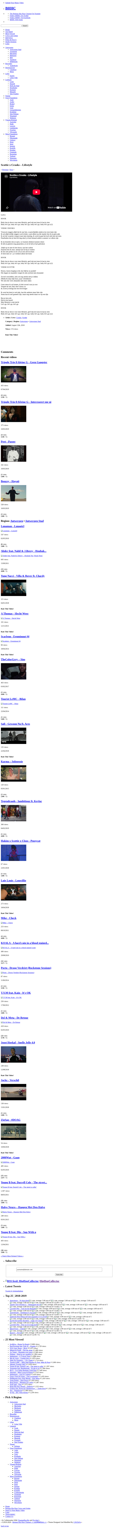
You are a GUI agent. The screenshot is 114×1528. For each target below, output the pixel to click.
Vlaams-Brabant (15, 1464)
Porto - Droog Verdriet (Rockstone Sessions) (26, 967)
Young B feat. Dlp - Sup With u (18, 1232)
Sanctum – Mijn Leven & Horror (21, 1372)
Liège (12, 1422)
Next (11, 170)
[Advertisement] (41, 343)
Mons (16, 1420)
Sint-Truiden (18, 1442)
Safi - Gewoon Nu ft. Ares (15, 723)
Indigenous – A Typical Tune (20, 1356)
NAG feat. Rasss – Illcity (18, 1348)
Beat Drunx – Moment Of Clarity (21, 1382)
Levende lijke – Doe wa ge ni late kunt (23, 1325)
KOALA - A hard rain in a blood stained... (25, 942)
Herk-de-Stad (19, 1432)
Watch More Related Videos (12, 1256)
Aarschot (17, 1466)
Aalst (16, 1450)
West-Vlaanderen (16, 1476)
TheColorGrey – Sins (13, 659)
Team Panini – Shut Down (19, 1380)
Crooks (18, 318)
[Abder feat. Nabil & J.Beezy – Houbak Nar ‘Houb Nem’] (22, 556)
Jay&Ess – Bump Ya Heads (19, 1344)
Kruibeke (17, 1456)
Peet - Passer (8, 441)
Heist (16, 1482)
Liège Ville (18, 1424)
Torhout (17, 1499)
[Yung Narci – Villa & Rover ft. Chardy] (13, 595)
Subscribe (59, 1274)
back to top (5, 1526)
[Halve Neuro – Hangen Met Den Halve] (16, 1212)
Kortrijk (17, 1490)
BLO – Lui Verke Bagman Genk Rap (23, 1370)
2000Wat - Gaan (10, 1157)
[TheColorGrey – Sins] (13, 679)
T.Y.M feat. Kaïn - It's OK (16, 992)
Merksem (17, 1408)
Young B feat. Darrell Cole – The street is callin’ (27, 1366)
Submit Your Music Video (14, 3)
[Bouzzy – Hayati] (13, 501)
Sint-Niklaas (18, 1458)
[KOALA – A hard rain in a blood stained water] (18, 948)
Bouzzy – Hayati (16, 1333)
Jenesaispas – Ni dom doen (19, 1301)
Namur (12, 1444)
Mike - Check (8, 918)
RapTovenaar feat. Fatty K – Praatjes (23, 1346)
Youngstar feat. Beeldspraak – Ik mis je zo (24, 1368)
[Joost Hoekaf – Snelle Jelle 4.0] (13, 1062)
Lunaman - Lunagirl (12, 526)
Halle (16, 1468)
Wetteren (17, 1462)
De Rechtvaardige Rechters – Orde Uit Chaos (26, 1321)
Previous (5, 170)
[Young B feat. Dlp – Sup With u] (13, 1237)
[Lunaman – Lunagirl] (9, 531)
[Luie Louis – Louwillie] (13, 900)
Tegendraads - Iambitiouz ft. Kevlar (21, 801)
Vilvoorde (17, 1474)
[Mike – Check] (7, 923)
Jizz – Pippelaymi (16, 1390)
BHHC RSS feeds (16, 20)
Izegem (16, 1486)
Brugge (16, 1478)
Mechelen (17, 1406)
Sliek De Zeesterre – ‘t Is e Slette (21, 1360)
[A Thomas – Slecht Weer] (10, 618)
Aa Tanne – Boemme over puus (21, 1352)
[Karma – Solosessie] (13, 781)
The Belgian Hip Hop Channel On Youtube (25, 14)
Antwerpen (24, 321)
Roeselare (17, 1496)
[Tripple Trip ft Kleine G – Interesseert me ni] (13, 421)
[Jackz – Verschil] (13, 1100)
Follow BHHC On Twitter (19, 16)
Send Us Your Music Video (15, 1510)
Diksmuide (18, 1480)
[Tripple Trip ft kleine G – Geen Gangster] (13, 382)
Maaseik (17, 1438)
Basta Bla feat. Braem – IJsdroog (21, 1386)
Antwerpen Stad (35, 321)
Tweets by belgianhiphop (14, 1291)
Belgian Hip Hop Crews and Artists (17, 1508)
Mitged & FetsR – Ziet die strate (21, 1350)
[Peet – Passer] (13, 461)
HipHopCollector (49, 1281)
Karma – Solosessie (12, 761)
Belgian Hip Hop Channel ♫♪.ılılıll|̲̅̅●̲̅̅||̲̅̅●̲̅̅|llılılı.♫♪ (29, 1522)
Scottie (24, 318)
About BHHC (10, 1514)
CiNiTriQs (77, 1522)
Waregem (17, 1501)
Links (7, 1512)
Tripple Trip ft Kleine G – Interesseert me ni (25, 1305)
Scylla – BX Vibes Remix (19, 1392)
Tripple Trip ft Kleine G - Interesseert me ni (26, 401)
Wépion (17, 1446)
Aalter (16, 1452)
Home (7, 1506)
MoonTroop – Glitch (17, 1329)
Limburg (13, 1426)
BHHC (10, 8)
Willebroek (18, 1412)
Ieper (16, 1484)
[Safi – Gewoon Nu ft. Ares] (13, 743)
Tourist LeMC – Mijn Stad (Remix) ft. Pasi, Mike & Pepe (30, 1362)
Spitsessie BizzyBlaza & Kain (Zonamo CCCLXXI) (28, 1317)
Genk (16, 1428)
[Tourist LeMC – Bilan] (9, 704)
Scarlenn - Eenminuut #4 (15, 636)
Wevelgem (18, 1503)
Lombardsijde (19, 1492)
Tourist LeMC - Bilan (13, 698)
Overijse (17, 1472)
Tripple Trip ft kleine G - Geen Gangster (24, 362)
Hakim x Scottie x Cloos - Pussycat (20, 840)
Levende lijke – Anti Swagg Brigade (23, 1309)
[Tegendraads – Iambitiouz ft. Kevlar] (13, 821)
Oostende (17, 1494)
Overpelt (17, 1440)
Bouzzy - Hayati (10, 481)
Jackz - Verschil (10, 1080)
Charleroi (17, 1418)
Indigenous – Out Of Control (20, 1374)
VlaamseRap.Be (23, 1520)
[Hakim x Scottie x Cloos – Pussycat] (13, 860)
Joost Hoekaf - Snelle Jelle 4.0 (18, 1042)
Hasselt (16, 1430)
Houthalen (18, 1434)
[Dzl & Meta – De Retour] (10, 1022)
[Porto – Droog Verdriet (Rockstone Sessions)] (17, 973)
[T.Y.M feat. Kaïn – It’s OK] (11, 997)
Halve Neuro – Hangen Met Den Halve (23, 1207)
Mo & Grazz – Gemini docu (20, 1358)
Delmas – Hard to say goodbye (21, 1354)
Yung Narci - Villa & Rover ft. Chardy (23, 575)
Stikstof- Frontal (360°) (18, 1364)
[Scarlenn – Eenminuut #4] (10, 641)
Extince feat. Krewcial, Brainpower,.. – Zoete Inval (28, 1388)
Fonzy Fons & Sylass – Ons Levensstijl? (24, 1376)
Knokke (17, 1488)
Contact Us (9, 1516)
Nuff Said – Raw (16, 1384)
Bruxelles (13, 1414)
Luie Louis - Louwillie (13, 880)
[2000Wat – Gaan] (8, 1162)
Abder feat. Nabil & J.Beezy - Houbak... (23, 551)
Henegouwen (14, 1416)
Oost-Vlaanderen (16, 1448)
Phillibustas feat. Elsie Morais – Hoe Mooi (25, 1378)
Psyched (36, 1520)
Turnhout (17, 1410)
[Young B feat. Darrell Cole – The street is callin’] (19, 1187)
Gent (16, 1454)
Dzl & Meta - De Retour (14, 1017)
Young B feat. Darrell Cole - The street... (24, 1182)
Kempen (17, 1436)
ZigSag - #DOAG (10, 1119)
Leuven (17, 1470)
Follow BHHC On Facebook (20, 18)
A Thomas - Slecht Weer (15, 613)
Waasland (17, 1460)
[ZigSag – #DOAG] (13, 1139)
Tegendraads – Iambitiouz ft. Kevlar (22, 1313)
